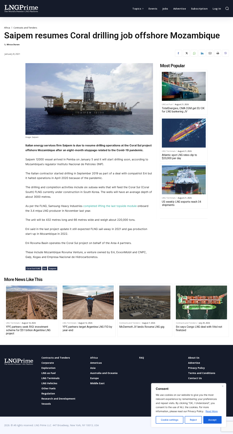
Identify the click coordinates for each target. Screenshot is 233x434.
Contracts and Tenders (25, 28)
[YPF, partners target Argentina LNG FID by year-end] (88, 302)
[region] (188, 405)
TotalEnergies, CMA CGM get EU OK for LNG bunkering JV (183, 110)
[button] (227, 8)
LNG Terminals (169, 151)
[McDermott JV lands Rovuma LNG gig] (144, 302)
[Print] (217, 53)
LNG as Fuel (167, 104)
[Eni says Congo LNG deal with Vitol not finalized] (201, 302)
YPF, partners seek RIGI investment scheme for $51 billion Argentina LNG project (28, 330)
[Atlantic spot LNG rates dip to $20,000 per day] (184, 133)
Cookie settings (169, 419)
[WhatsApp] (194, 53)
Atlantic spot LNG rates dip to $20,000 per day (179, 156)
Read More (212, 411)
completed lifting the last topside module (110, 206)
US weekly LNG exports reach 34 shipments (181, 203)
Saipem (52, 268)
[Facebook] (178, 53)
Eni (44, 268)
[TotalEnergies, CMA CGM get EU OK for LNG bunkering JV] (184, 86)
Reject (193, 419)
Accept (212, 419)
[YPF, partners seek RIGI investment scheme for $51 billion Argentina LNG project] (31, 302)
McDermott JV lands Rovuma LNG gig (141, 326)
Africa (7, 28)
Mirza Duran (13, 44)
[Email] (209, 53)
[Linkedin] (202, 53)
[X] (186, 53)
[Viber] (225, 53)
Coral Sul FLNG (33, 268)
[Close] (223, 386)
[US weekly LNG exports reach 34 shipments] (184, 179)
